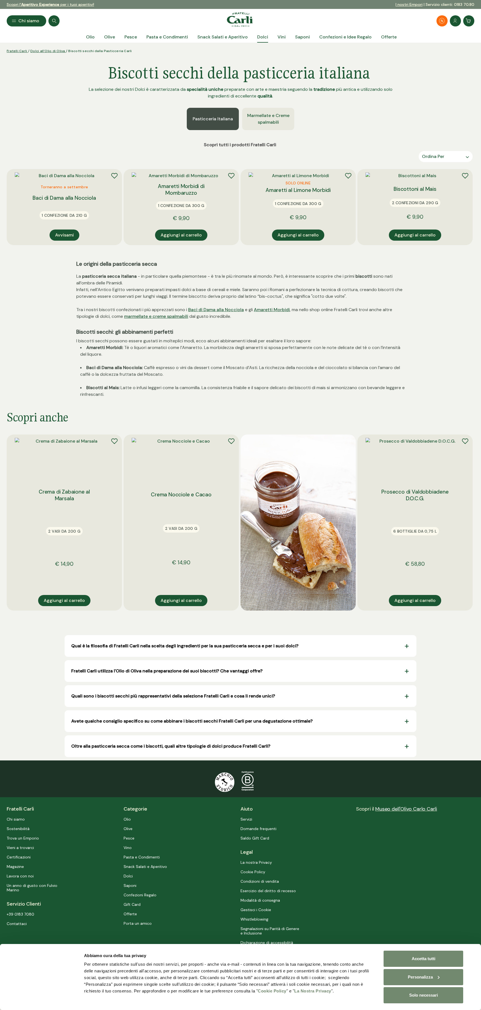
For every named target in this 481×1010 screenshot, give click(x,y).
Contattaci (17, 923)
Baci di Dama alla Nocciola (216, 310)
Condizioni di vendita (259, 881)
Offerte (130, 913)
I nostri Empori (409, 4)
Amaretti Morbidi (272, 310)
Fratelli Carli (17, 51)
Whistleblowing (254, 919)
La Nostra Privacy (312, 991)
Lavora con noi (20, 876)
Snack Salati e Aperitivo (145, 866)
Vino (128, 847)
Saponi (130, 885)
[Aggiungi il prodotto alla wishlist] (114, 175)
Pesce (129, 838)
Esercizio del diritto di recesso (268, 890)
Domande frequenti (258, 828)
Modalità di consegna (260, 900)
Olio (127, 819)
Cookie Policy (272, 991)
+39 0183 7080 (20, 914)
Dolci (128, 876)
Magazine (15, 866)
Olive (128, 828)
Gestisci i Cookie (255, 909)
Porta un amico (138, 923)
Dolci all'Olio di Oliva (48, 51)
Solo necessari (423, 995)
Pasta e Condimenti (142, 857)
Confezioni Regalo (140, 894)
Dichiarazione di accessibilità (266, 942)
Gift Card (132, 904)
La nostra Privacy (256, 862)
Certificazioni (19, 857)
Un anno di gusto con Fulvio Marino (32, 887)
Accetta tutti (423, 958)
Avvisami (64, 235)
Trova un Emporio (23, 838)
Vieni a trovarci (20, 847)
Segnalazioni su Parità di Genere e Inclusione (269, 931)
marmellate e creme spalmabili (156, 316)
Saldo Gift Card (254, 838)
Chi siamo (16, 819)
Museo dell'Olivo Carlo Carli (406, 809)
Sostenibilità (18, 828)
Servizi (246, 819)
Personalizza (420, 977)
